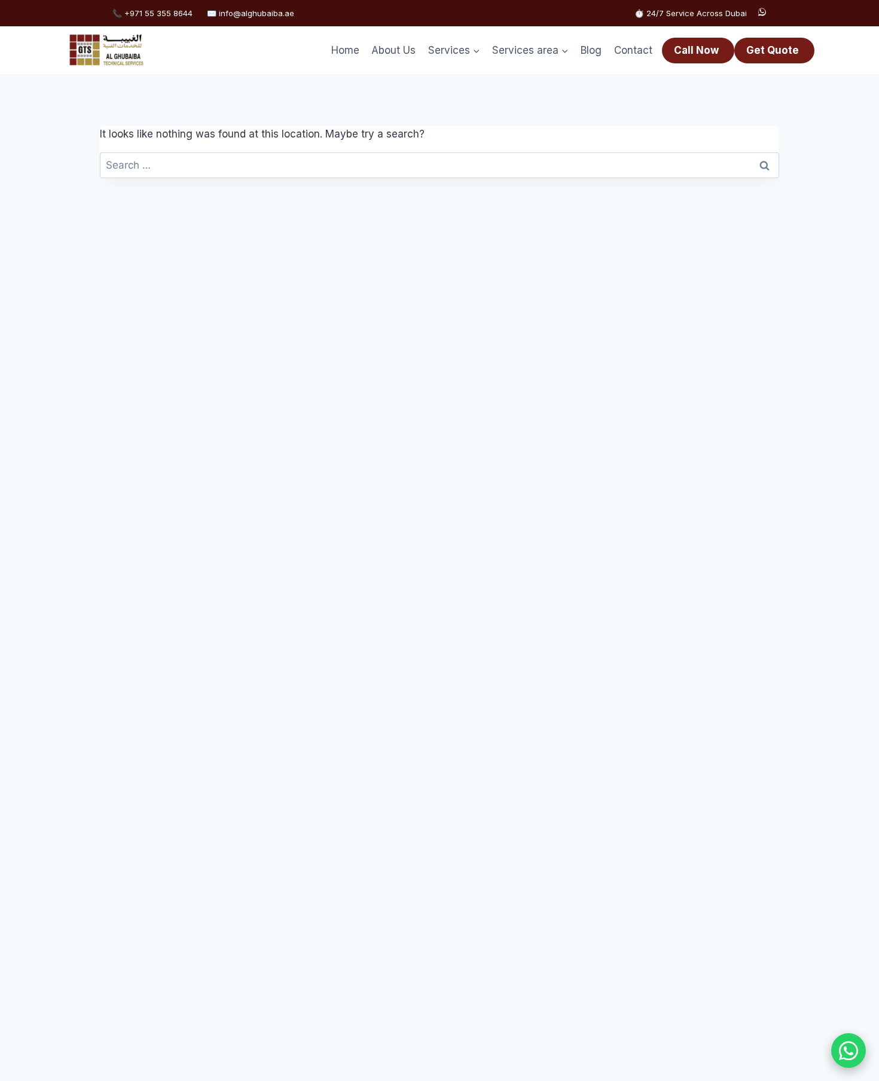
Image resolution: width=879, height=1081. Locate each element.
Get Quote (772, 50)
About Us (393, 50)
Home (345, 50)
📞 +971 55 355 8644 (152, 13)
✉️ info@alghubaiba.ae (250, 13)
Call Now (696, 50)
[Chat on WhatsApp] (761, 13)
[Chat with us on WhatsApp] (848, 1050)
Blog (591, 50)
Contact (633, 50)
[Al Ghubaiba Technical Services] (106, 50)
